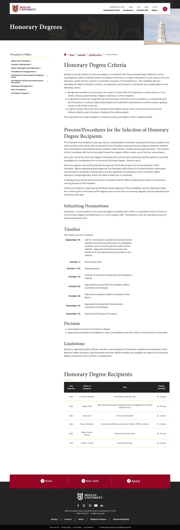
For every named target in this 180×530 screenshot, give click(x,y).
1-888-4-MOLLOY (82, 513)
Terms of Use (54, 527)
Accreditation (88, 527)
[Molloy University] (90, 497)
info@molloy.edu (98, 513)
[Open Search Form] (165, 9)
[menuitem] (111, 12)
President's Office (95, 54)
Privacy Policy (66, 527)
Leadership (82, 54)
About (72, 54)
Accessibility (77, 527)
